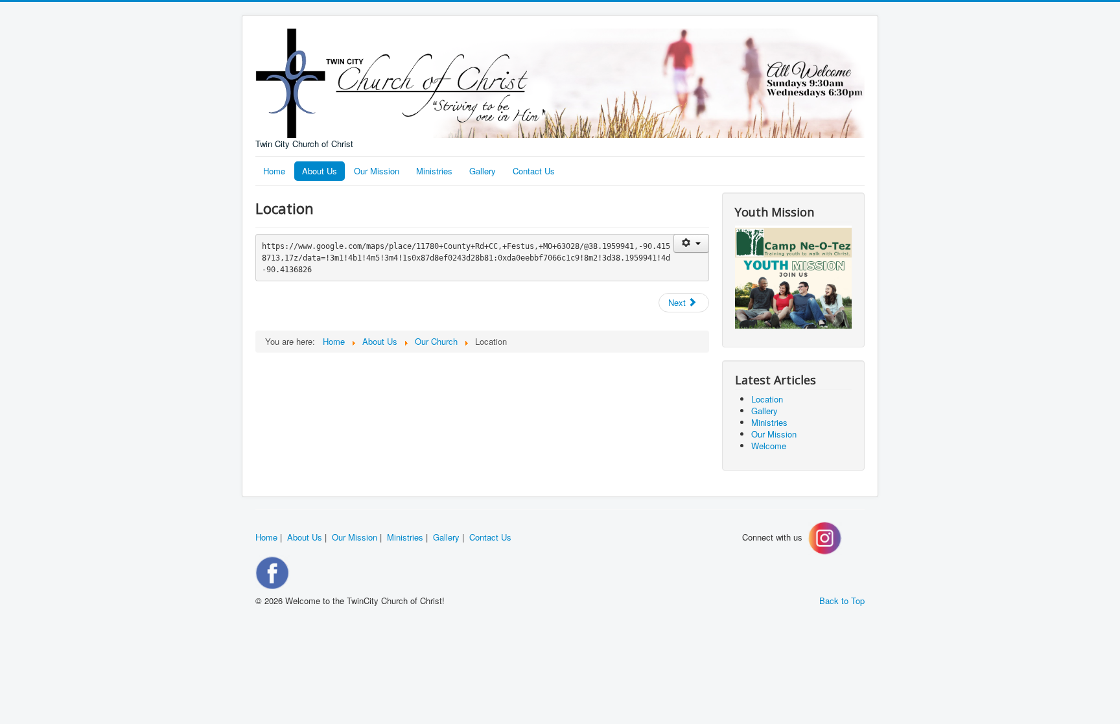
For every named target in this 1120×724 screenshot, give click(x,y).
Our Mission (376, 171)
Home (274, 171)
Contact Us (534, 171)
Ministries (434, 171)
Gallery (482, 171)
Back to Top (842, 600)
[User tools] (691, 243)
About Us (319, 171)
